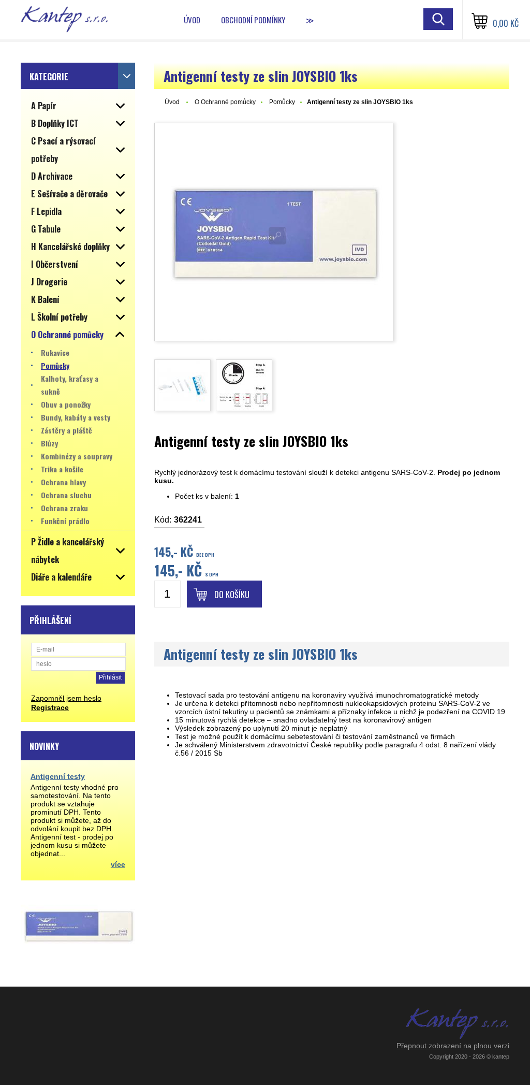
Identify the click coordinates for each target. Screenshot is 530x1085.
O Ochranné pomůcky (225, 102)
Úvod (192, 19)
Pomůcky (282, 102)
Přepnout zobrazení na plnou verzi (452, 1045)
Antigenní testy (58, 776)
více (118, 864)
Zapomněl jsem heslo (66, 698)
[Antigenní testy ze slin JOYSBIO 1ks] (273, 232)
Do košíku (231, 594)
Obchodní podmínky (253, 19)
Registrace (50, 707)
